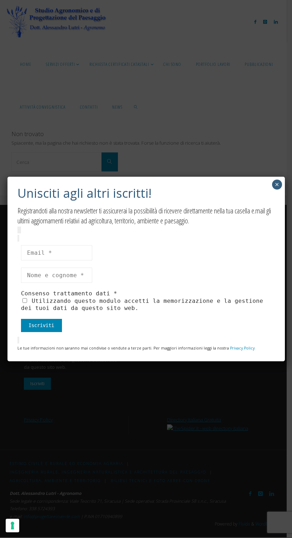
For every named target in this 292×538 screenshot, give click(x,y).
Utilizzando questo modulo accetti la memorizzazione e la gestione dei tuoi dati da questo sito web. (142, 304)
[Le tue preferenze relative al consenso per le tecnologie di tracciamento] (12, 525)
